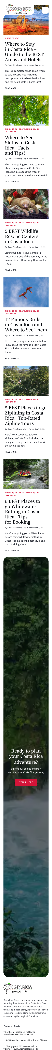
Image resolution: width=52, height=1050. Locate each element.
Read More (12, 88)
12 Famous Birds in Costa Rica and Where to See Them (26, 324)
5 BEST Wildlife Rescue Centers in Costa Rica (21, 236)
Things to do (11, 129)
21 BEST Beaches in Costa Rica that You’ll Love (25, 1040)
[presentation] (26, 20)
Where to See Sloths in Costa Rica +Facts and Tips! (21, 145)
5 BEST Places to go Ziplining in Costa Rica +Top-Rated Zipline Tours (26, 415)
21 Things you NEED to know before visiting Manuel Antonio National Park (21, 1047)
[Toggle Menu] (45, 10)
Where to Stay (12, 38)
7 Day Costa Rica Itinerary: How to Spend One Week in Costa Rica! (19, 1033)
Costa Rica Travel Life (17, 65)
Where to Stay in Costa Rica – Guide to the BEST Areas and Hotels (24, 51)
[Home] (20, 17)
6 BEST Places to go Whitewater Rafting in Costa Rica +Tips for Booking (22, 511)
